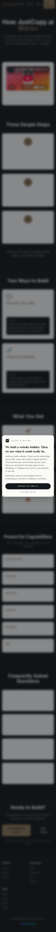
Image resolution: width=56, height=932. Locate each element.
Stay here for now (28, 492)
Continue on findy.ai (28, 486)
